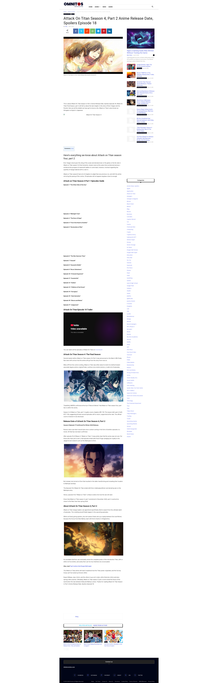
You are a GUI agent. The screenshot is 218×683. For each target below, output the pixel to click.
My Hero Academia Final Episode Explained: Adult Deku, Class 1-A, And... (145, 120)
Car (128, 222)
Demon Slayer (131, 239)
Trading (129, 416)
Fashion (129, 262)
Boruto (129, 211)
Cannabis (129, 216)
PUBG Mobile (130, 362)
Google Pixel (130, 285)
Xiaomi (129, 436)
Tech (128, 398)
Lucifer (129, 314)
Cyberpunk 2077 (131, 237)
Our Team (98, 681)
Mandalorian (130, 316)
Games (110, 7)
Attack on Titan (71, 11)
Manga (129, 319)
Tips (128, 408)
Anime (97, 7)
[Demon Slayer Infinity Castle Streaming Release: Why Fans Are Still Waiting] (131, 111)
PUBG (128, 360)
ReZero (129, 367)
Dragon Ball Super (132, 252)
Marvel (129, 321)
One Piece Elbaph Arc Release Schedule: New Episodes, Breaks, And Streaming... (145, 138)
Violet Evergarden (132, 429)
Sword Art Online (132, 393)
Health (129, 291)
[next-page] (67, 649)
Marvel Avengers (131, 324)
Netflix (129, 342)
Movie (128, 332)
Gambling (129, 278)
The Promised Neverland (134, 403)
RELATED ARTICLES (85, 625)
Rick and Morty (131, 370)
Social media (130, 380)
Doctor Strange (131, 245)
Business (129, 214)
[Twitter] (81, 31)
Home (90, 7)
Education (130, 255)
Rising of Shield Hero (133, 372)
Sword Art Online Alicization (135, 395)
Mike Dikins (129, 55)
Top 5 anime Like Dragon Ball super (81, 566)
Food (128, 275)
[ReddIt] (86, 31)
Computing (130, 229)
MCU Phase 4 (130, 326)
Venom (129, 426)
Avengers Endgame (132, 199)
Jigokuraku (130, 298)
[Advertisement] (93, 90)
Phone (128, 357)
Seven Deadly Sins (132, 378)
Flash (128, 273)
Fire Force (129, 268)
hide (72, 148)
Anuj (66, 26)
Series (128, 375)
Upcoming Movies (132, 424)
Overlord (129, 355)
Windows (129, 431)
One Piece (130, 349)
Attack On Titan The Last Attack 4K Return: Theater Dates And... (144, 83)
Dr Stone (129, 247)
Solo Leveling (130, 385)
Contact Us (104, 681)
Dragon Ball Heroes (132, 250)
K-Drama (129, 303)
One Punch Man (131, 352)
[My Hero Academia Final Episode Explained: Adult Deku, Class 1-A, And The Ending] (131, 121)
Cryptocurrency (131, 234)
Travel (128, 418)
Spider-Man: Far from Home (135, 388)
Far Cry (129, 260)
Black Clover (86, 642)
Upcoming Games (132, 421)
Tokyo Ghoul (130, 411)
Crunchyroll (98, 349)
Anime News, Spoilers (132, 47)
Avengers (129, 196)
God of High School (132, 283)
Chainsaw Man (131, 227)
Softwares (130, 383)
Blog (128, 209)
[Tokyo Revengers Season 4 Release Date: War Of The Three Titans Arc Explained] (131, 130)
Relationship (130, 365)
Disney (129, 242)
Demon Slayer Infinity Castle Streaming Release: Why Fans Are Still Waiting (145, 111)
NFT (128, 347)
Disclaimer (117, 681)
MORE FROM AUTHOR (100, 625)
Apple (128, 188)
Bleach (129, 206)
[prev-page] (65, 649)
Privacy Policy (151, 681)
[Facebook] (75, 31)
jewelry (129, 296)
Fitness (129, 270)
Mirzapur (129, 329)
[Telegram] (98, 31)
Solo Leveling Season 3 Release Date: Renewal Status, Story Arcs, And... (145, 92)
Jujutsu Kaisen (131, 301)
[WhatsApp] (92, 31)
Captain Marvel (131, 219)
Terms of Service (133, 681)
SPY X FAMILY (130, 390)
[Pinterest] (103, 31)
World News (130, 434)
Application (130, 191)
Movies (129, 334)
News (104, 7)
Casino (129, 224)
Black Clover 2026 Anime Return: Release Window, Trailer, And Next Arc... (143, 102)
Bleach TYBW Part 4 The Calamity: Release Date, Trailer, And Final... (145, 74)
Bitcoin (129, 201)
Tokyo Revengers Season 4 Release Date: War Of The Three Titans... (144, 129)
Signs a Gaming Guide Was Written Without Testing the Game (140, 52)
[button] (152, 7)
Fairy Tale (129, 257)
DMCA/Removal (142, 681)
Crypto (129, 232)
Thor (128, 406)
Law (128, 309)
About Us (111, 681)
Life (128, 311)
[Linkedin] (109, 31)
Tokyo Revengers (131, 413)
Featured (129, 265)
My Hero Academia (68, 642)
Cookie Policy (125, 681)
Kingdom (129, 306)
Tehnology (139, 68)
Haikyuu (129, 288)
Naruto (129, 339)
